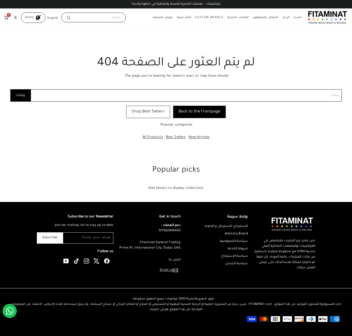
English (52, 18)
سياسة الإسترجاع (234, 256)
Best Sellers (176, 137)
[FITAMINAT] (327, 17)
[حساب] (15, 17)
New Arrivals (199, 137)
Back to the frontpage (199, 112)
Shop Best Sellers (148, 112)
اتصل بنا (175, 260)
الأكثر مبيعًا (184, 17)
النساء (297, 17)
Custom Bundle (209, 17)
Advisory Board (236, 234)
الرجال (285, 17)
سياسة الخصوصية (234, 241)
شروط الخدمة (238, 249)
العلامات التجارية (238, 17)
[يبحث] (68, 17)
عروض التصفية (163, 17)
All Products (153, 137)
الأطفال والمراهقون (265, 17)
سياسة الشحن (236, 264)
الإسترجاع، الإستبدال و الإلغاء (226, 226)
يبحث (20, 95)
